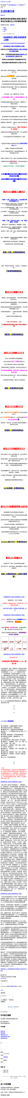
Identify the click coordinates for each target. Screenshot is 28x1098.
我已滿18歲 (3, 1095)
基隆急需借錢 (21, 43)
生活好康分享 (7, 11)
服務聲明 (16, 1078)
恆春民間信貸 (14, 43)
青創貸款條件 (4, 1038)
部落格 (5, 29)
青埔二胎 (3, 1031)
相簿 (4, 27)
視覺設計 (12, 24)
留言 (15, 986)
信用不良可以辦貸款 (6, 43)
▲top (2, 990)
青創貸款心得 (4, 1034)
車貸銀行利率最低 (15, 969)
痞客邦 (12, 986)
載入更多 (3, 992)
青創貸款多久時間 (5, 1036)
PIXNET (6, 1076)
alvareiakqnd (3, 978)
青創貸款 (3, 1033)
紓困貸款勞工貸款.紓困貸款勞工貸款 (14, 46)
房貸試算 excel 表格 (5, 969)
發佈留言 (3, 1001)
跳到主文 (3, 15)
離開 (8, 1095)
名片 (4, 31)
